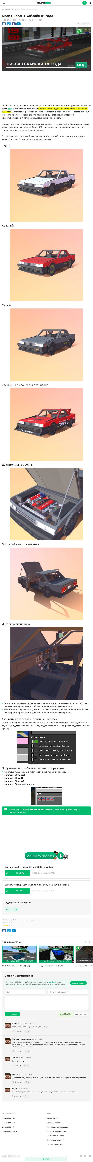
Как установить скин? (55, 1140)
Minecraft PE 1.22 (8, 1123)
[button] (4, 3)
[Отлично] (11, 926)
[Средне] (8, 926)
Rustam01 (16, 920)
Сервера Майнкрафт (54, 1144)
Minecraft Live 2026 (9, 1131)
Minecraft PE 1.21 (8, 1127)
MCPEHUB (5, 9)
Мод (10, 108)
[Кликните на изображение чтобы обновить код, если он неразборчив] (65, 1014)
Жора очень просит (21, 1039)
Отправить (12, 1014)
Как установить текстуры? (56, 1131)
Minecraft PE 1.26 (8, 1118)
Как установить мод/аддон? (57, 1127)
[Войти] (84, 3)
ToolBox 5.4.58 (52, 1118)
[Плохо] (4, 926)
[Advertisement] (46, 87)
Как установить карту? (55, 1136)
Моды (12, 9)
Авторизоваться (78, 983)
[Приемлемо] (6, 926)
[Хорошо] (9, 926)
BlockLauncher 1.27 (53, 1123)
